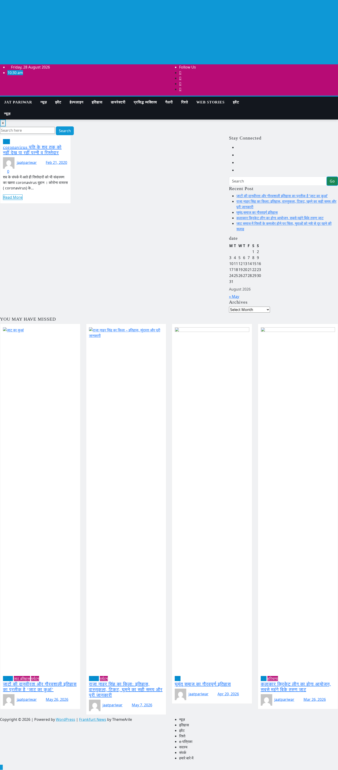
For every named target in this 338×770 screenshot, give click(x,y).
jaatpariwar (27, 162)
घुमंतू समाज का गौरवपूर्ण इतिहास (257, 212)
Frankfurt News (92, 719)
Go (332, 181)
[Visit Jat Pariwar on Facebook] (239, 170)
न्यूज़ (43, 102)
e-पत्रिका (185, 741)
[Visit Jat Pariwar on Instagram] (239, 147)
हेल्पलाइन (76, 102)
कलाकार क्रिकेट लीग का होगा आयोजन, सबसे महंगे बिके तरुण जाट (280, 217)
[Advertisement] (169, 32)
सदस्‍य (183, 747)
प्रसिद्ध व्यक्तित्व (145, 102)
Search (65, 130)
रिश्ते (184, 102)
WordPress (65, 719)
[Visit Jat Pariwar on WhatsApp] (239, 154)
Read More (12, 197)
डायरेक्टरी (118, 102)
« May (234, 296)
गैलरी (169, 102)
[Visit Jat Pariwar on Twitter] (239, 162)
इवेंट (58, 102)
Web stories (210, 102)
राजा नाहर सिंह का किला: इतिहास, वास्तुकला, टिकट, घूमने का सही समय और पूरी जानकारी (126, 690)
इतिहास (97, 102)
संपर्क (182, 752)
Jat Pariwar (18, 102)
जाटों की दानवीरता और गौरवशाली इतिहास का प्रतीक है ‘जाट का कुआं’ (282, 195)
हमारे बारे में (186, 758)
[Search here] (250, 99)
